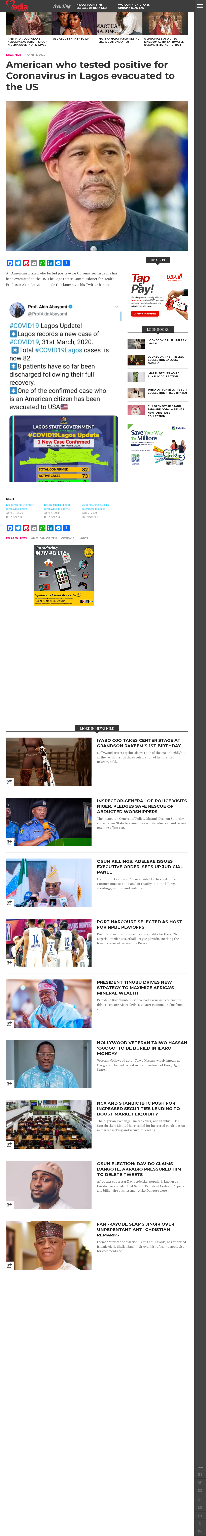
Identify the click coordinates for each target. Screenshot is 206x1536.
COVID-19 (67, 538)
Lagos (83, 538)
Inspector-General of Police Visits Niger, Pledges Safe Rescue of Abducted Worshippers (142, 806)
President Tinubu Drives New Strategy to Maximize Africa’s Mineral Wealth (135, 988)
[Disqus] (64, 665)
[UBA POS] (158, 318)
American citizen (44, 538)
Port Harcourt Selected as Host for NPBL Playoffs (139, 924)
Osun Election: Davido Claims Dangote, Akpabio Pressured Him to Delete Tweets (139, 1169)
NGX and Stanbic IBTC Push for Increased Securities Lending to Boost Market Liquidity (138, 1108)
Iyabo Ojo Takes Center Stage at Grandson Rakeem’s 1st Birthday (139, 743)
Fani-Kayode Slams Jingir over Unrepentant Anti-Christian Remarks (135, 1229)
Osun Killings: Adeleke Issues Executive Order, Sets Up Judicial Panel (140, 867)
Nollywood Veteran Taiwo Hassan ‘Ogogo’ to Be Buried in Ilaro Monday (142, 1048)
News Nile (13, 54)
